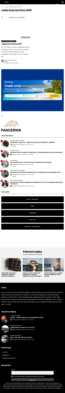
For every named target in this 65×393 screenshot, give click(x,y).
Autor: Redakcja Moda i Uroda (10, 61)
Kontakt (5, 352)
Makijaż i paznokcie (32, 226)
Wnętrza (15, 160)
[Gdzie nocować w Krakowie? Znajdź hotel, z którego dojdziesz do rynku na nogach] (5, 154)
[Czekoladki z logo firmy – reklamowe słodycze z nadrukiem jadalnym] (5, 144)
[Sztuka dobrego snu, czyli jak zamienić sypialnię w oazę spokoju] (5, 164)
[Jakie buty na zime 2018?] (16, 27)
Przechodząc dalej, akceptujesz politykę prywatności (28, 376)
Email (12, 370)
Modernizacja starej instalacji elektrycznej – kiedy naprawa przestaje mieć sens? (35, 172)
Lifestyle (12, 180)
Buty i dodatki (6, 41)
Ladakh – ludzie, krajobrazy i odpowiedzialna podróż (26, 317)
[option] (11, 268)
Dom (11, 160)
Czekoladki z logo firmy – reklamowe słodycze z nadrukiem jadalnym (32, 142)
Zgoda (27, 390)
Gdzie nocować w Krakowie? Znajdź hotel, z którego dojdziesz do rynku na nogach (36, 152)
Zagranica (18, 315)
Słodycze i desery (19, 140)
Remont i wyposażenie (19, 170)
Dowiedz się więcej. (34, 390)
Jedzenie (12, 140)
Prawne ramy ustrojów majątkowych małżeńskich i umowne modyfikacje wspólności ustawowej (36, 183)
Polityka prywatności (9, 358)
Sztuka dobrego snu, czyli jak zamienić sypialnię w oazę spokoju (30, 162)
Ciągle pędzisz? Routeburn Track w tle (22, 327)
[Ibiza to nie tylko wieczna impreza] (5, 339)
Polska (17, 150)
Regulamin (6, 355)
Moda (13, 41)
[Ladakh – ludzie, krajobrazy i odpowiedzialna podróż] (5, 319)
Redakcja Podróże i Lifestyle (19, 154)
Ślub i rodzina (18, 180)
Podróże (12, 150)
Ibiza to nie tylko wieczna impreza (21, 337)
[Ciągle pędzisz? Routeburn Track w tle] (5, 329)
